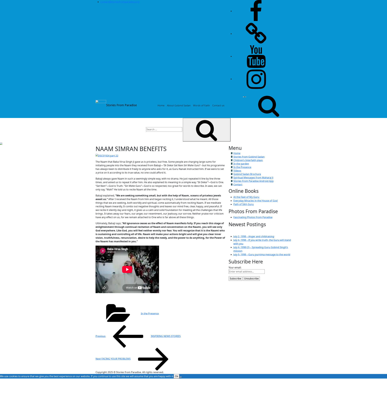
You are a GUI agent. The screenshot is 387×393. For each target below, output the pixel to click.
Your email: (235, 267)
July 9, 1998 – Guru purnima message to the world (261, 254)
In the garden (241, 163)
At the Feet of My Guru (246, 197)
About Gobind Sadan (179, 105)
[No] (180, 377)
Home (161, 105)
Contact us (218, 105)
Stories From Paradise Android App (253, 181)
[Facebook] (256, 11)
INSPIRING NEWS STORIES (138, 336)
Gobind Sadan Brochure (247, 174)
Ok (176, 376)
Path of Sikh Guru (243, 204)
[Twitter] (256, 33)
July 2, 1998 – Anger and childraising (253, 236)
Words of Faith (201, 105)
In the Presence (150, 313)
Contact (237, 184)
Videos (237, 170)
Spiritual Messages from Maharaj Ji (253, 177)
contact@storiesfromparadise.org (119, 1)
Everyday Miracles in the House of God (255, 200)
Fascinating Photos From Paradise (252, 217)
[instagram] (256, 79)
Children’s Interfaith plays (248, 160)
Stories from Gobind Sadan (249, 156)
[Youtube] (256, 56)
